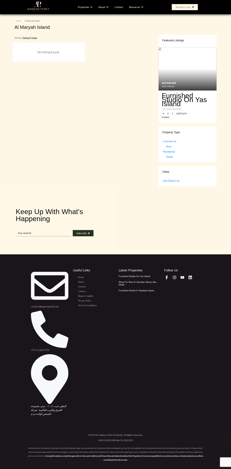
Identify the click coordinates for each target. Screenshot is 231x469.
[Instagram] (174, 277)
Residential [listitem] (169, 151)
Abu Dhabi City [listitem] (171, 180)
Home (18, 21)
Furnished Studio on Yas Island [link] (184, 100)
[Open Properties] (91, 7)
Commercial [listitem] (169, 141)
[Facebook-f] (166, 277)
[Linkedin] (190, 277)
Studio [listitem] (169, 156)
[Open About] (107, 7)
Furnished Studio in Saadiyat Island (136, 290)
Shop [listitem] (168, 146)
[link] (188, 69)
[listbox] (35, 38)
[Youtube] (182, 277)
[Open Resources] (142, 7)
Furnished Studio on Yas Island (134, 276)
